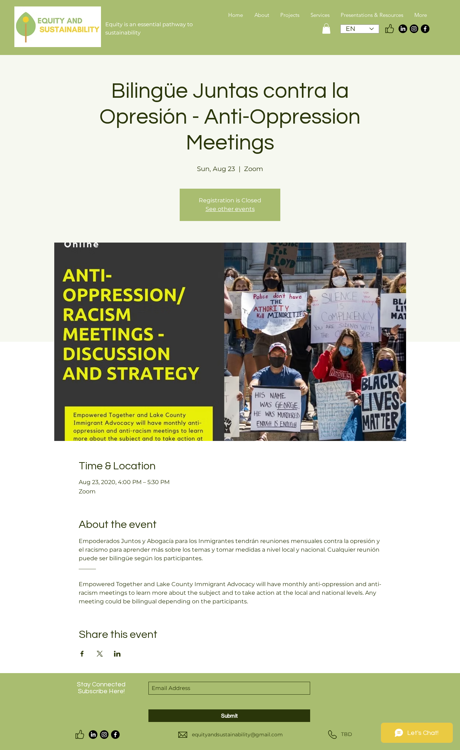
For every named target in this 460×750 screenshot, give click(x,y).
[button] (326, 28)
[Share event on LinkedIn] (117, 654)
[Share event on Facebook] (82, 654)
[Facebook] (425, 28)
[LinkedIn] (403, 28)
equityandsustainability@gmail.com (237, 734)
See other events (230, 209)
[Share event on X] (99, 654)
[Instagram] (414, 28)
